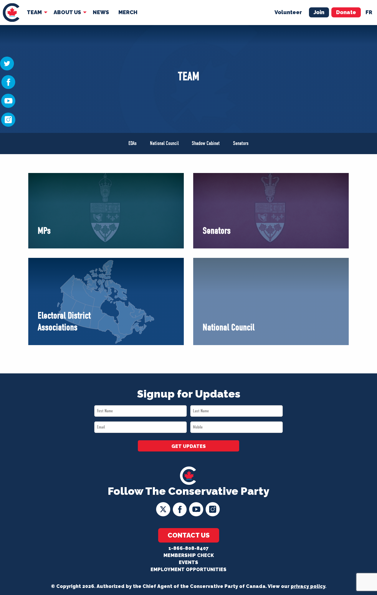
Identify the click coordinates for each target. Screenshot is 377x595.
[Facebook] (8, 81)
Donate (346, 12)
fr (369, 12)
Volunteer (288, 12)
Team (34, 12)
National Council (164, 143)
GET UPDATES (188, 446)
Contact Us (189, 535)
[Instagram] (8, 119)
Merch (128, 12)
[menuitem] (11, 12)
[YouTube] (8, 100)
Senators (241, 143)
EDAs (132, 143)
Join (319, 12)
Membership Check (188, 555)
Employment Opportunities (188, 569)
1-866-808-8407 (188, 548)
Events (188, 562)
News (101, 12)
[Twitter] (7, 63)
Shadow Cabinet (206, 143)
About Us (67, 12)
